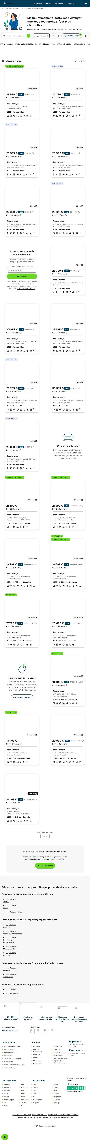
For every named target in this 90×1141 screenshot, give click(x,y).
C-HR (56, 1084)
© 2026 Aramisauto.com (45, 1126)
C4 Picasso (37, 1100)
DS (22, 1106)
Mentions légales (39, 1114)
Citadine (36, 1046)
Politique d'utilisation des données (63, 1114)
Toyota (24, 1103)
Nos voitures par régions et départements (60, 1061)
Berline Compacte (37, 1050)
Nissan (7, 1106)
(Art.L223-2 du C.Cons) (26, 289)
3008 (35, 1093)
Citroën (7, 1090)
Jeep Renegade (12, 993)
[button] (47, 36)
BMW (23, 1096)
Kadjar (56, 1093)
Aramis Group (9, 1068)
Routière (36, 1055)
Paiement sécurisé (42, 1117)
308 (35, 1090)
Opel (6, 1093)
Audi (6, 1103)
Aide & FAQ (8, 1055)
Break (35, 1058)
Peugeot (7, 1087)
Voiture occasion (19, 8)
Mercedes (25, 1100)
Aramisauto (6, 8)
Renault (7, 1084)
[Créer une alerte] (4, 1137)
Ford (23, 1093)
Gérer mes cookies (25, 1117)
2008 (35, 1087)
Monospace (37, 1061)
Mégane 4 (57, 1096)
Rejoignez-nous (10, 1052)
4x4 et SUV (58, 1046)
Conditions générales (22, 1114)
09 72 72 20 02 (10, 1030)
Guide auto (58, 1055)
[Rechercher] (28, 36)
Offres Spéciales (60, 1052)
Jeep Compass (11, 989)
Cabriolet (57, 1049)
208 (35, 1084)
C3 (34, 1096)
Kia (22, 1090)
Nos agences (9, 1049)
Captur (36, 1103)
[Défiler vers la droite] (58, 35)
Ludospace (37, 1064)
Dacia (6, 1096)
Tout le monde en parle (13, 1059)
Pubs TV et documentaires (14, 1065)
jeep (29, 8)
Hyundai (24, 1087)
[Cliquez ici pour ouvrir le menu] (86, 3)
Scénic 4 (57, 1100)
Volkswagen (9, 1100)
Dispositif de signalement (63, 1117)
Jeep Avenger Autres (14, 912)
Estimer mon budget (22, 697)
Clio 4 (56, 1087)
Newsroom (8, 1062)
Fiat (22, 1084)
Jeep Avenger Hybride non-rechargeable (9, 940)
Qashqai (57, 1103)
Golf (55, 1090)
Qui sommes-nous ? (12, 1046)
